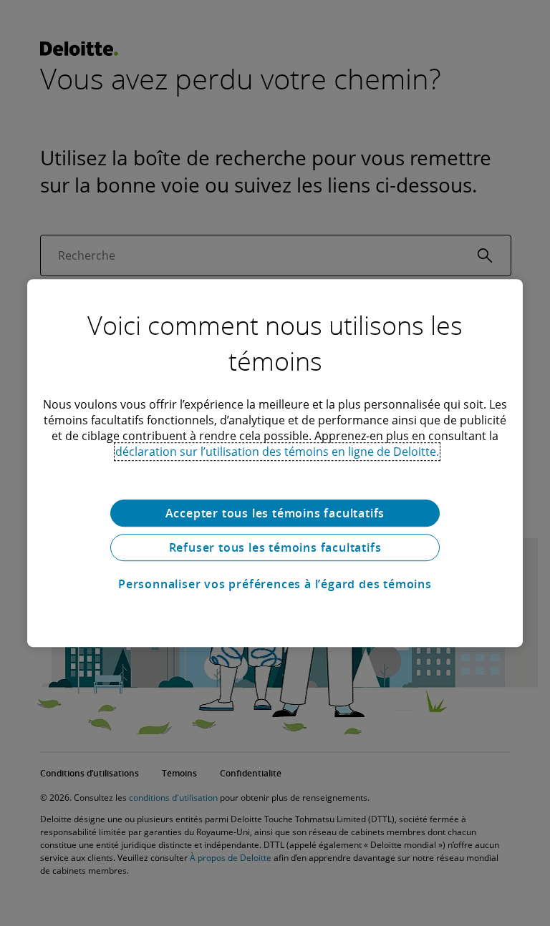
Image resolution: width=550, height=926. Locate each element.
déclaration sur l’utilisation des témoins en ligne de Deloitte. (277, 451)
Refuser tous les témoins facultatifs (275, 547)
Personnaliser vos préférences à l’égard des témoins (275, 584)
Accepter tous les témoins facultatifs (275, 513)
